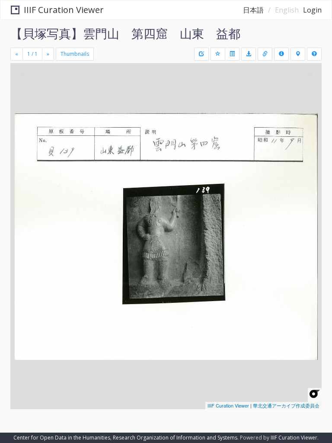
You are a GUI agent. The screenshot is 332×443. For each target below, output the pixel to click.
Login (312, 10)
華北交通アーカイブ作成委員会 (286, 405)
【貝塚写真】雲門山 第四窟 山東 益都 (125, 33)
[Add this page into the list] (218, 54)
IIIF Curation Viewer (64, 10)
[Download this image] (248, 54)
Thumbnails (75, 54)
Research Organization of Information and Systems (175, 437)
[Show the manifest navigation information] (297, 54)
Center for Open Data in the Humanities (61, 437)
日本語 (253, 10)
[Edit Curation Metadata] (201, 54)
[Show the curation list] (232, 54)
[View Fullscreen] (22, 106)
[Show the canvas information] (265, 54)
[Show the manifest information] (281, 54)
